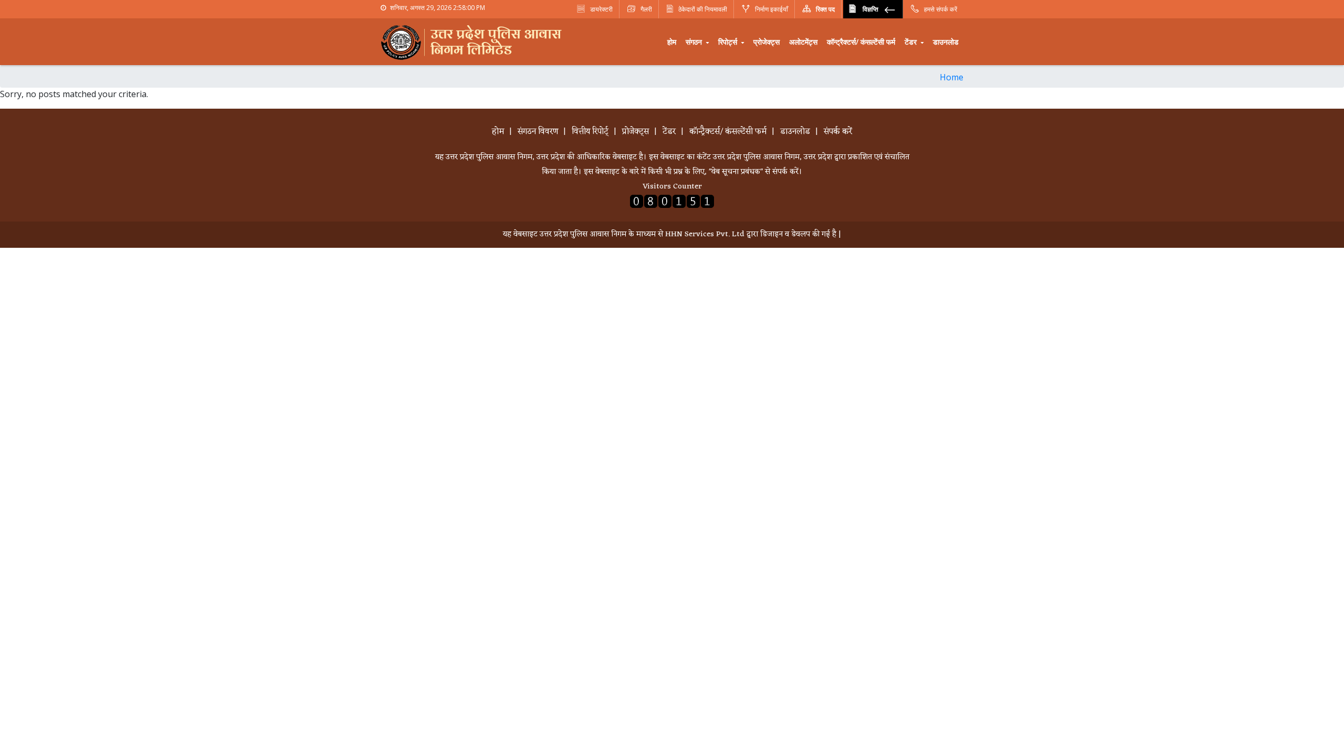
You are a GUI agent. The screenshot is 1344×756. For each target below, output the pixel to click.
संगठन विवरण (538, 131)
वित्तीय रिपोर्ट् (590, 131)
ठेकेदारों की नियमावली (702, 9)
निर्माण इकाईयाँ (770, 9)
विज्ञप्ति (870, 9)
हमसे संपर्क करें (939, 9)
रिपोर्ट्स (728, 42)
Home (951, 77)
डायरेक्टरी (601, 9)
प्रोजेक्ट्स (766, 42)
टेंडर (912, 42)
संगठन (695, 42)
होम (671, 42)
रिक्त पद (824, 9)
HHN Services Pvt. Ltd (704, 234)
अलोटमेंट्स (803, 42)
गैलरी (645, 9)
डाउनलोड (946, 42)
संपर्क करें (838, 131)
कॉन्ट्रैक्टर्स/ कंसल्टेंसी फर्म (861, 42)
